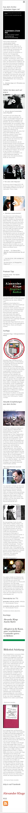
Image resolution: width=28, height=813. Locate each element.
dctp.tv (7, 250)
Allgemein (6, 252)
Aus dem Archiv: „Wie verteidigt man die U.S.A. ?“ (14, 259)
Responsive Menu (24, 2)
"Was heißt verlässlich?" (9, 410)
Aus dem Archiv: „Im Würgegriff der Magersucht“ (13, 263)
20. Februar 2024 (15, 250)
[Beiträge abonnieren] (5, 801)
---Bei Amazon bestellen (9, 702)
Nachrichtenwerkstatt (14, 252)
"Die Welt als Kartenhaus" (10, 558)
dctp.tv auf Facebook (11, 784)
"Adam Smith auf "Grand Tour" (11, 504)
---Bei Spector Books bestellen (11, 780)
